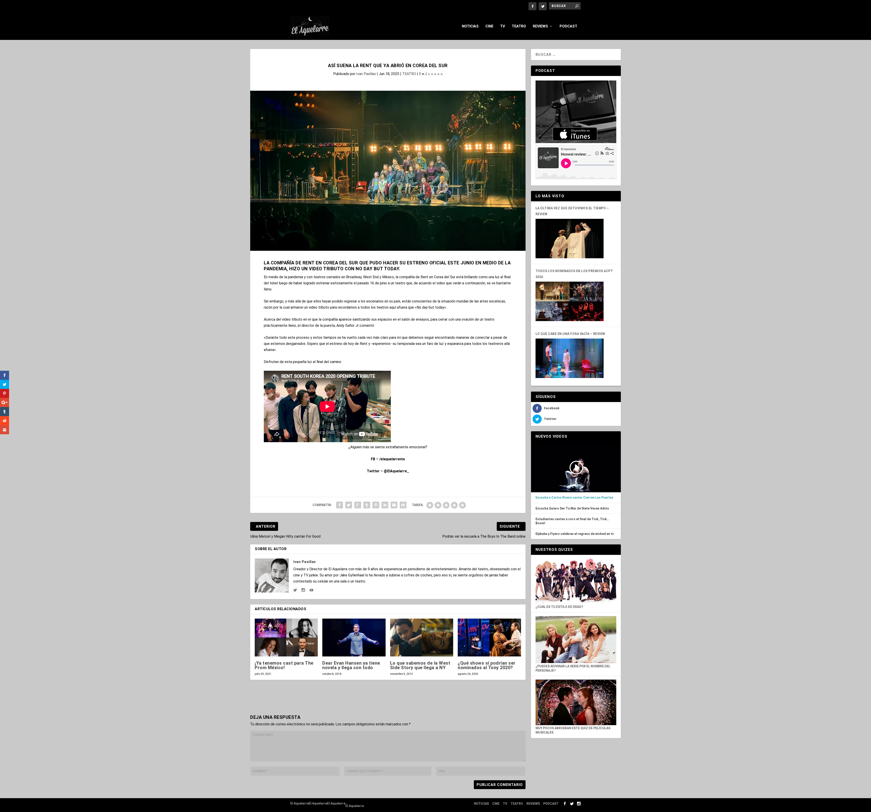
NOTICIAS (470, 26)
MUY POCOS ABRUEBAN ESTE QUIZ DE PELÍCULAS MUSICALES (573, 730)
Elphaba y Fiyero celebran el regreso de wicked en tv (575, 534)
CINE (489, 26)
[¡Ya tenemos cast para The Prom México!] (286, 637)
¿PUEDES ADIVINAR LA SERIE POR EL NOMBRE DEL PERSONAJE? (573, 668)
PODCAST (568, 26)
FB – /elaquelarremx (388, 459)
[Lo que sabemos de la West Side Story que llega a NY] (421, 637)
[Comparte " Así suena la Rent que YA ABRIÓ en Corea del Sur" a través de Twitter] (348, 505)
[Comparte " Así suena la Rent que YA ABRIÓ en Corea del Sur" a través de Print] (403, 505)
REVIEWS (540, 26)
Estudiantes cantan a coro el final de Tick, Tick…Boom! (572, 521)
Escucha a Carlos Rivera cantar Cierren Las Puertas (574, 497)
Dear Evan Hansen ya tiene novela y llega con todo (351, 665)
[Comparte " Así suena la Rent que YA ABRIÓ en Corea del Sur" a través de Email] (394, 505)
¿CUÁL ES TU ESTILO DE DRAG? (559, 607)
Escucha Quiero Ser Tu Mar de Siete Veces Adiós (572, 508)
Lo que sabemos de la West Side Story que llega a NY (420, 665)
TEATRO (519, 26)
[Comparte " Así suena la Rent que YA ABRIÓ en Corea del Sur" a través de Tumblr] (366, 505)
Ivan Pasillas (366, 74)
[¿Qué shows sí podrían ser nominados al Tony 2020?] (489, 637)
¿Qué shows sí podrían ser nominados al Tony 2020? (487, 665)
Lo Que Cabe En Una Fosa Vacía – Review (570, 334)
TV (502, 26)
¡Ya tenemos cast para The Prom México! (284, 665)
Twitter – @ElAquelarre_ (388, 471)
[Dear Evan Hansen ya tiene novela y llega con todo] (353, 637)
